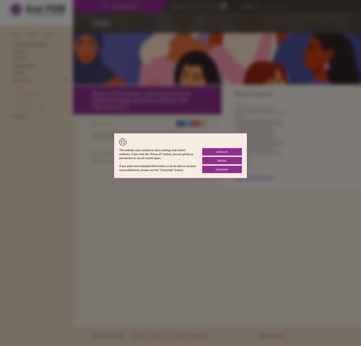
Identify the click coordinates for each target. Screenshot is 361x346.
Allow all (222, 151)
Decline (221, 160)
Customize (222, 169)
